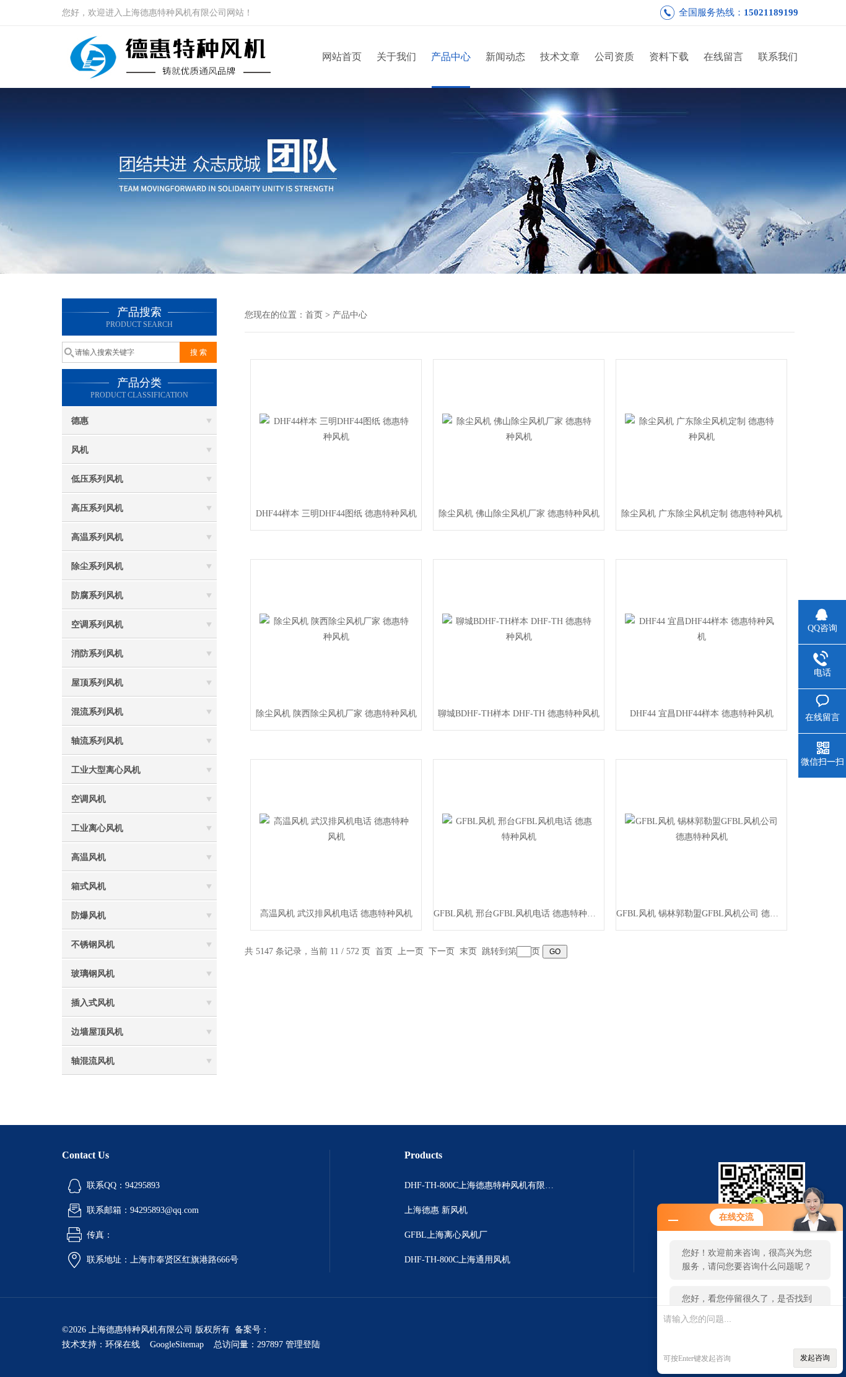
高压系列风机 (97, 508)
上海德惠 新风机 (436, 1210)
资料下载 (669, 56)
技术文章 (560, 56)
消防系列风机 (97, 653)
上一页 (411, 951)
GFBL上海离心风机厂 (445, 1235)
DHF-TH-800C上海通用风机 (457, 1259)
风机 (80, 449)
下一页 (442, 951)
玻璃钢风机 (93, 973)
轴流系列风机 (97, 740)
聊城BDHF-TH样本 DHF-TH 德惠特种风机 (519, 713)
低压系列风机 (97, 479)
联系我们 (778, 56)
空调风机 (88, 799)
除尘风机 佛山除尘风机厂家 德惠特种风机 (519, 513)
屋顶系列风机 (97, 682)
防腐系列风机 (97, 595)
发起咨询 (815, 1357)
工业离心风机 (97, 828)
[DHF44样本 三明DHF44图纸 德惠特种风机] (336, 428)
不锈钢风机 (93, 944)
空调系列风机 (97, 624)
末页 (468, 951)
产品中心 (451, 56)
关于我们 (396, 56)
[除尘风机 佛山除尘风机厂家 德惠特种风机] (519, 428)
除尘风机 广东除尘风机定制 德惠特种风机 (701, 513)
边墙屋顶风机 (97, 1031)
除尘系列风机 (97, 566)
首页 (314, 314)
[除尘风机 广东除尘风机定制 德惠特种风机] (701, 428)
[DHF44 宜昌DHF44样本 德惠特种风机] (701, 628)
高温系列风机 (97, 537)
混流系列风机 (97, 711)
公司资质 (614, 56)
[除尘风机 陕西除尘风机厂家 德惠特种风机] (336, 628)
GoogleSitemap (177, 1344)
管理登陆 (303, 1344)
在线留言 (723, 56)
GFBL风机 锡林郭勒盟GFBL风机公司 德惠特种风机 (701, 913)
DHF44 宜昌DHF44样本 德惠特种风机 (702, 713)
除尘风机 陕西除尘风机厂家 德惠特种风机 (336, 713)
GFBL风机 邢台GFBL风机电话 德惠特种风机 (519, 913)
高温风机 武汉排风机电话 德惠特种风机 (336, 913)
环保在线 (122, 1344)
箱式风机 (88, 886)
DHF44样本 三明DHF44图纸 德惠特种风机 (336, 513)
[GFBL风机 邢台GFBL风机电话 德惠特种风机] (519, 828)
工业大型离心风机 (106, 770)
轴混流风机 (93, 1061)
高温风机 (88, 857)
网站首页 (342, 56)
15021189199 (771, 12)
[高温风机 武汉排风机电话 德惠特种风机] (336, 828)
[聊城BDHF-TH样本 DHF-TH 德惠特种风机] (519, 628)
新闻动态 (505, 56)
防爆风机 (88, 915)
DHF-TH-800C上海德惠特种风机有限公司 (481, 1185)
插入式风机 (93, 1002)
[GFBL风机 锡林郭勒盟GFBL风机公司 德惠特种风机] (701, 828)
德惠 (80, 420)
